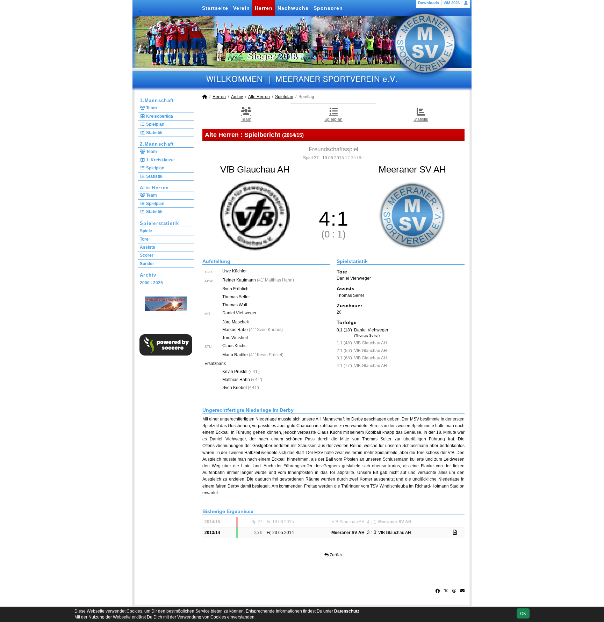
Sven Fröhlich (235, 288)
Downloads (428, 3)
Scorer (146, 255)
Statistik (154, 132)
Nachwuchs (293, 8)
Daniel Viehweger (239, 312)
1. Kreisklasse (160, 160)
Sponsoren (328, 8)
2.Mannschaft (157, 144)
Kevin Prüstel (234, 371)
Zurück (336, 555)
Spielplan (154, 124)
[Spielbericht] (455, 532)
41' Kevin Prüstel (266, 354)
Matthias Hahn (236, 379)
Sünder (147, 263)
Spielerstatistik (159, 223)
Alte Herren (154, 187)
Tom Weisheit (235, 337)
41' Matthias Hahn (275, 280)
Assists (147, 247)
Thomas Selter (236, 296)
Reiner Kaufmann (239, 280)
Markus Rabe (235, 329)
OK (523, 613)
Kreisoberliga (159, 116)
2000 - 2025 (151, 282)
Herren (264, 8)
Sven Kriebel (234, 387)
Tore (144, 239)
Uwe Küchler (234, 271)
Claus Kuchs (234, 345)
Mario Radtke (235, 354)
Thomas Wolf (234, 304)
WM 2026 (452, 3)
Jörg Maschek (235, 322)
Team (151, 107)
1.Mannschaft (157, 100)
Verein (241, 8)
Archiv (148, 275)
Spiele (146, 230)
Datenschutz (346, 611)
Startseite (215, 8)
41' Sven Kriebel (265, 329)
